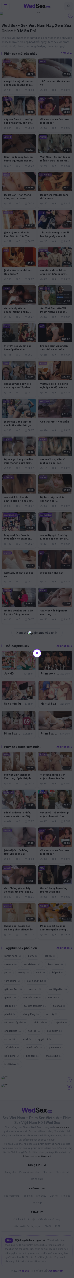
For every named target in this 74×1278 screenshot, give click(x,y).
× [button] (37, 653)
